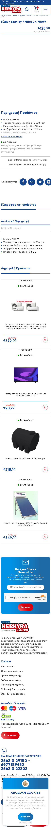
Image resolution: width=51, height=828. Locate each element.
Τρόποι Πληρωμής (11, 675)
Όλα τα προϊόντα (6, 15)
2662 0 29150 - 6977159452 (30, 1)
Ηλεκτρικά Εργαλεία (19, 15)
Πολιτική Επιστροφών (13, 689)
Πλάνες (29, 15)
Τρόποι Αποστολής (11, 680)
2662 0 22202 (14, 769)
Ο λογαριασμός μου (12, 671)
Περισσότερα (25, 823)
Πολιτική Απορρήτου (12, 685)
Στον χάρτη (10, 735)
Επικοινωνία (7, 666)
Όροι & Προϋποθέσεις (13, 694)
